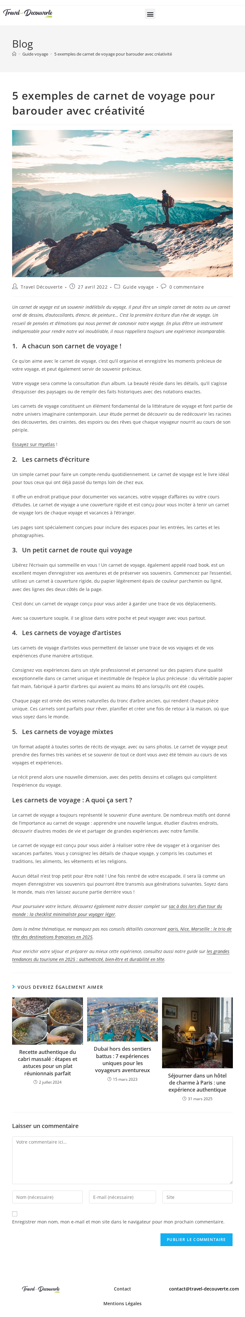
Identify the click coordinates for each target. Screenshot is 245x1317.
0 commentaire (186, 287)
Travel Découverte (42, 287)
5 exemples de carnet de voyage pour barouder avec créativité (113, 54)
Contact (122, 1289)
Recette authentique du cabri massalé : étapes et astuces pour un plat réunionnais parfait (47, 1062)
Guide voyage (138, 287)
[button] (150, 14)
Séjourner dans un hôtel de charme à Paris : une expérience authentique (197, 1083)
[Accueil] (14, 54)
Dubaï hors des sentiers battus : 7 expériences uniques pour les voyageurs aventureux (122, 1059)
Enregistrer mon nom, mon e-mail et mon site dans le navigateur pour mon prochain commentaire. (118, 1222)
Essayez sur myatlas (33, 444)
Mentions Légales (122, 1303)
